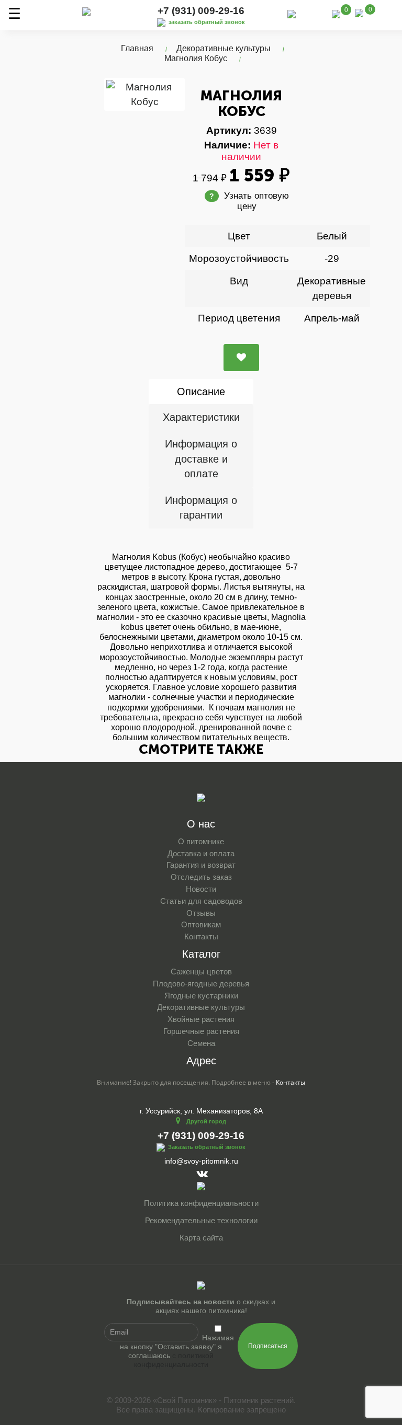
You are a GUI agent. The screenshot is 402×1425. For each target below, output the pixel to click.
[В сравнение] (241, 357)
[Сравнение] (336, 13)
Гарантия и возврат (201, 864)
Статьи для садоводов (201, 901)
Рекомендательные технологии (201, 1220)
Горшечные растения (201, 1031)
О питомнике (201, 841)
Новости (201, 888)
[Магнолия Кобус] (144, 94)
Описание (201, 391)
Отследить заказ (201, 876)
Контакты (201, 936)
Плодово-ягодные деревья (201, 983)
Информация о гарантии (201, 508)
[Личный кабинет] (314, 15)
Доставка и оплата (201, 853)
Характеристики (201, 417)
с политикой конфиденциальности (174, 1360)
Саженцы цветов (201, 971)
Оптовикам (201, 924)
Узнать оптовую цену (249, 201)
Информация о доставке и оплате (201, 458)
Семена (201, 1043)
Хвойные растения (201, 1019)
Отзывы (201, 913)
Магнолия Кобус (195, 58)
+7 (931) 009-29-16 (201, 10)
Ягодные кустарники (201, 995)
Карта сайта (201, 1237)
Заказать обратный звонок (206, 1147)
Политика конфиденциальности (201, 1203)
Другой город (206, 1121)
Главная (137, 48)
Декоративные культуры (223, 48)
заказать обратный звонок (207, 22)
